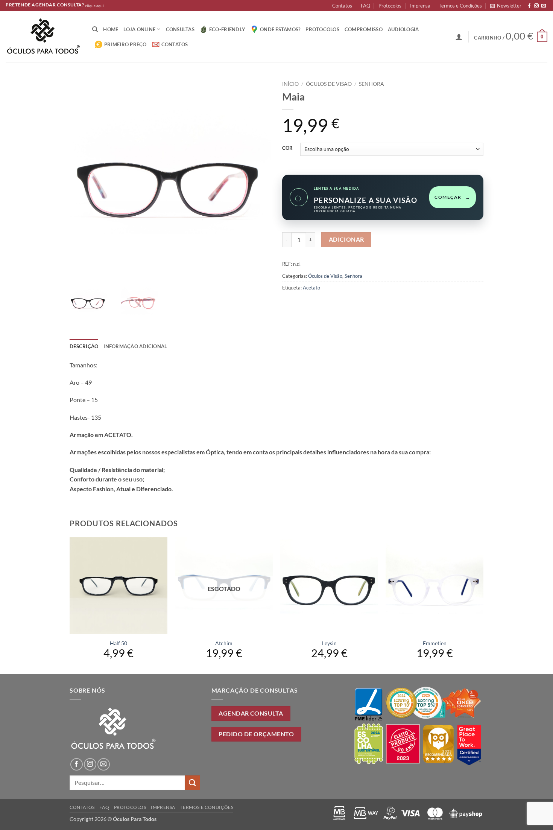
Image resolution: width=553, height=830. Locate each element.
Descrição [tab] (84, 346)
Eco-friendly (227, 29)
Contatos (342, 6)
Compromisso (364, 29)
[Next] (483, 604)
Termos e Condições (460, 6)
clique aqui (94, 6)
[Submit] (192, 782)
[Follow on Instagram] (536, 6)
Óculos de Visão (329, 84)
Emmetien (435, 643)
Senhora (371, 84)
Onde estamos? (280, 29)
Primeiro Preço (125, 44)
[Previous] (70, 604)
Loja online (139, 29)
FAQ (365, 6)
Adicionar (346, 239)
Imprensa (420, 6)
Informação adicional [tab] (135, 346)
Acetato (311, 288)
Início (290, 84)
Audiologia (403, 29)
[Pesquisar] (95, 29)
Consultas (180, 29)
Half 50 (118, 643)
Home (110, 29)
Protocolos (389, 6)
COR (287, 148)
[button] (505, 5)
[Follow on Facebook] (529, 6)
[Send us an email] (543, 6)
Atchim (223, 643)
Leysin (329, 643)
